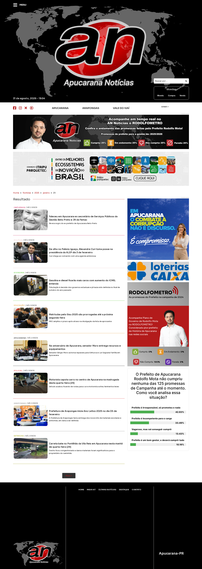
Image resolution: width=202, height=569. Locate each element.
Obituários (19, 207)
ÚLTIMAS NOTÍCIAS (107, 490)
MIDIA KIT (91, 490)
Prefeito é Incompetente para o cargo (152, 418)
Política (18, 240)
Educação (19, 305)
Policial (18, 371)
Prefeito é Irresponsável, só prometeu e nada (156, 407)
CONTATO (136, 490)
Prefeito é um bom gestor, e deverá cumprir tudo (158, 440)
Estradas (19, 436)
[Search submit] (186, 81)
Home (16, 193)
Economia (19, 273)
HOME (81, 490)
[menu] (15, 5)
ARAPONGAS (20, 403)
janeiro (46, 193)
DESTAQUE (124, 490)
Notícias (27, 193)
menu (23, 4)
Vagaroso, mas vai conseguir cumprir (152, 429)
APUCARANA (20, 338)
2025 (36, 193)
